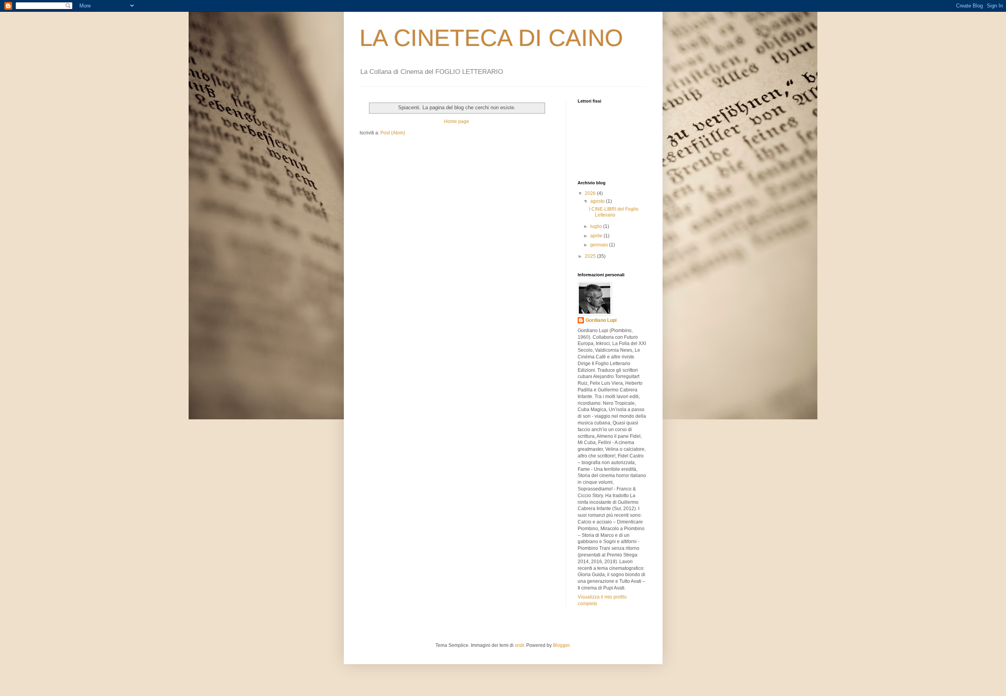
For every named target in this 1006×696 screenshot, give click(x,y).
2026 (591, 193)
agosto (598, 201)
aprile (597, 236)
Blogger (561, 645)
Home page (456, 121)
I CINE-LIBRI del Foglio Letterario (614, 211)
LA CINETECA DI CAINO (491, 38)
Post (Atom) (392, 133)
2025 (591, 256)
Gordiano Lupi (601, 320)
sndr (519, 645)
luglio (596, 226)
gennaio (599, 245)
